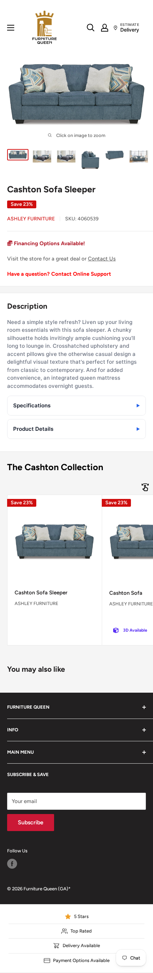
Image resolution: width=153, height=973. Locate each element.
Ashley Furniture (31, 219)
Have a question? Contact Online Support (59, 274)
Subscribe (30, 822)
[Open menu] (10, 28)
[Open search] (91, 28)
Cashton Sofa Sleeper (41, 592)
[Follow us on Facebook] (12, 864)
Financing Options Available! (48, 243)
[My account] (104, 28)
